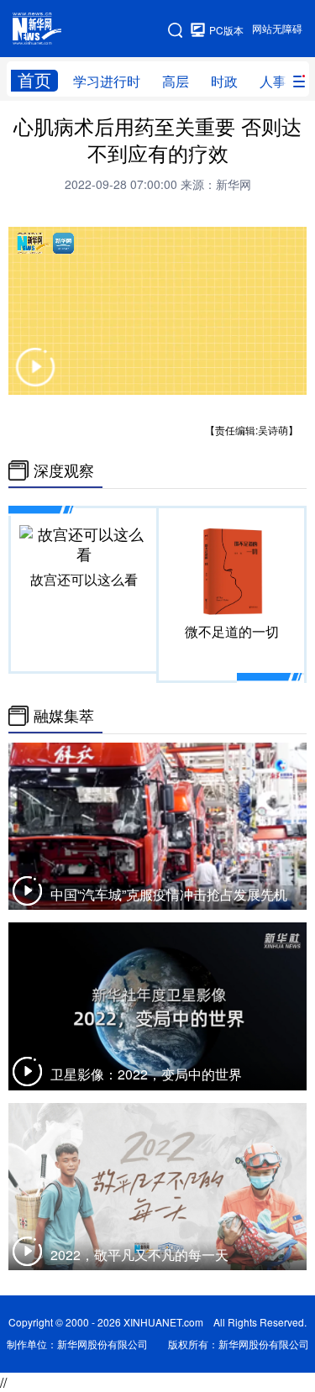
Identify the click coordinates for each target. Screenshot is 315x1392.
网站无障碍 (277, 29)
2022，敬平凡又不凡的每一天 (139, 1255)
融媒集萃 (64, 715)
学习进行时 (106, 81)
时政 (224, 81)
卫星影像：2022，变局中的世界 (146, 1074)
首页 (34, 80)
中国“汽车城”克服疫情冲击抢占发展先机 (168, 894)
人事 (273, 81)
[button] (35, 377)
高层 (175, 81)
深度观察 (64, 470)
